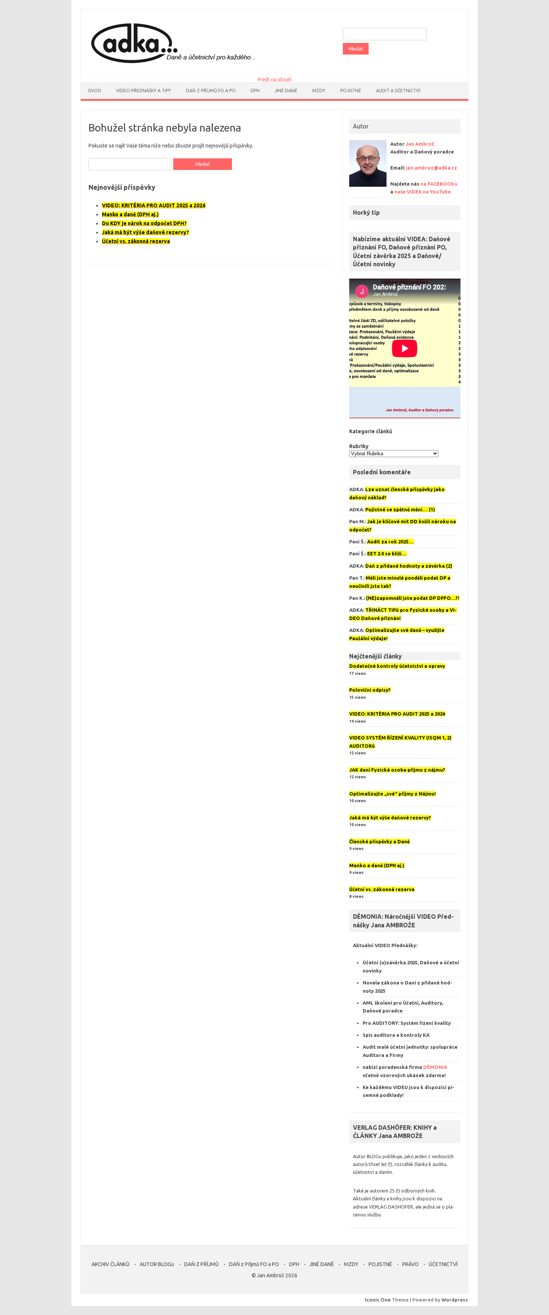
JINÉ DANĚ (285, 90)
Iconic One (378, 1299)
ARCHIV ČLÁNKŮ (111, 1264)
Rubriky (359, 446)
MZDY (351, 1264)
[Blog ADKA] (171, 64)
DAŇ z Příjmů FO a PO (211, 90)
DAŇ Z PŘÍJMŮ (201, 1264)
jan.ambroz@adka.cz (431, 167)
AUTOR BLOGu (157, 1264)
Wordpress (454, 1299)
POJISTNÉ (380, 1264)
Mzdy (318, 90)
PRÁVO (410, 1264)
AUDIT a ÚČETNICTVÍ (398, 90)
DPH (255, 90)
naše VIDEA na (422, 191)
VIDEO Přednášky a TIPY (143, 90)
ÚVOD (94, 90)
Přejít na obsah (275, 80)
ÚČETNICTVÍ (443, 1264)
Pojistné (350, 90)
